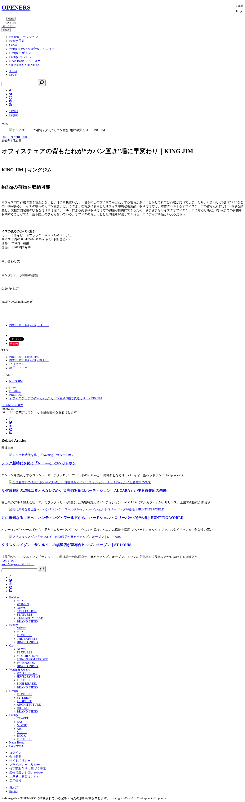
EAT (20, 721)
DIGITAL (23, 708)
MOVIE (22, 725)
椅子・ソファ (18, 368)
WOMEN (23, 604)
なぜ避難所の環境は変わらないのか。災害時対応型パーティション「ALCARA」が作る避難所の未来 (84, 490)
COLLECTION (27, 611)
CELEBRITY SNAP (30, 618)
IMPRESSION (26, 662)
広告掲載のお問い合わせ (26, 772)
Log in (13, 74)
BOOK (21, 735)
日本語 (13, 111)
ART (20, 728)
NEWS (21, 607)
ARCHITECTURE (29, 704)
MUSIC (22, 732)
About (13, 71)
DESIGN (7, 137)
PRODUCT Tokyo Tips (23, 356)
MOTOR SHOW (27, 655)
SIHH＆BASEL (27, 683)
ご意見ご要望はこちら (24, 776)
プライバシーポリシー (24, 764)
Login (239, 11)
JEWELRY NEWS (28, 676)
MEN (20, 600)
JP (7, 22)
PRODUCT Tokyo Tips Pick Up (29, 360)
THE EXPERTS (27, 638)
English (13, 115)
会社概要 (15, 756)
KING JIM (16, 381)
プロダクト (16, 364)
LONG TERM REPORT (32, 659)
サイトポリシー (20, 760)
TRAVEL (23, 718)
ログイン (15, 752)
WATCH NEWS (27, 673)
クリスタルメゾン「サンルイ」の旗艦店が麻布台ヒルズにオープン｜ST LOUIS (66, 545)
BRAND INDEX (12, 405)
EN (14, 22)
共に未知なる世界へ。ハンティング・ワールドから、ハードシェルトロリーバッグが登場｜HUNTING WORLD (93, 518)
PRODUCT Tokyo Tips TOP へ (29, 325)
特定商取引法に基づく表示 (27, 768)
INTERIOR (24, 697)
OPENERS (16, 7)
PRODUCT (22, 137)
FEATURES (24, 614)
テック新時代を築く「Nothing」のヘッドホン (39, 463)
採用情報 (15, 780)
